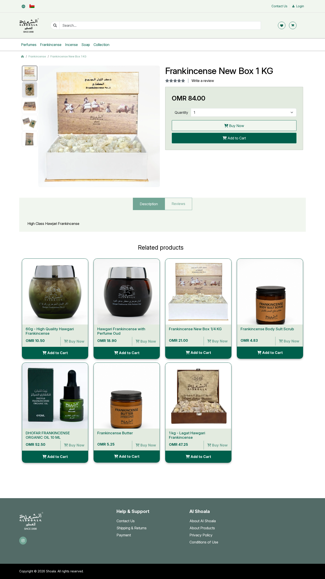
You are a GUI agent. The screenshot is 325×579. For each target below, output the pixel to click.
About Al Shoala (202, 521)
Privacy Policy (200, 535)
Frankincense (50, 44)
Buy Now (236, 125)
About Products (202, 528)
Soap (85, 44)
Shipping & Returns (132, 528)
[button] (23, 6)
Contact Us (279, 6)
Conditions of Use (203, 542)
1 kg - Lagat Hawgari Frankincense (187, 435)
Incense (71, 44)
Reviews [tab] (178, 203)
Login (299, 6)
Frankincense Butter (115, 433)
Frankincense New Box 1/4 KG (195, 329)
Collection (101, 44)
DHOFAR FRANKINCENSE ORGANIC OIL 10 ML (48, 435)
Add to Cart (236, 138)
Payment (124, 535)
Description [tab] (149, 204)
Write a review (202, 80)
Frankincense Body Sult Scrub (267, 329)
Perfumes (28, 44)
